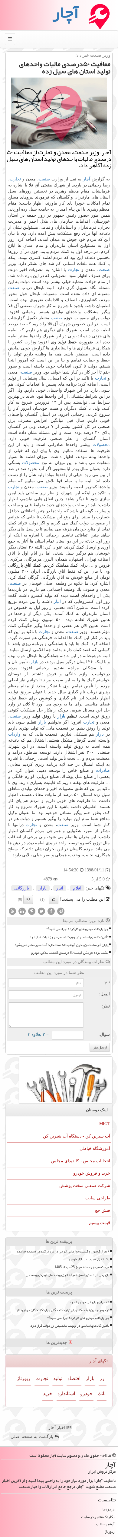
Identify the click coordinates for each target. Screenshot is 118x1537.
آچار (86, 179)
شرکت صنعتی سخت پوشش (84, 1185)
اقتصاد (73, 1378)
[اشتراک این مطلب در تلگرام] (61, 911)
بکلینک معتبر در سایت (97, 1516)
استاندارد (66, 1393)
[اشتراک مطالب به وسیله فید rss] (12, 911)
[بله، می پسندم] (53, 899)
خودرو (86, 1393)
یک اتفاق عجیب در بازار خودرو (88, 1259)
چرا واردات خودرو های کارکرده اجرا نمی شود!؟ (77, 928)
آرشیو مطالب (105, 1524)
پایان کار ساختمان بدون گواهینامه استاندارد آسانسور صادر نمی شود (61, 944)
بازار (34, 662)
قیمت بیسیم (99, 1222)
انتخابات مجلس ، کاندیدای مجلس (80, 1161)
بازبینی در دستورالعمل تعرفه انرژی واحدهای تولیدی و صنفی (67, 1274)
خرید (47, 1393)
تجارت (15, 179)
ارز (103, 1378)
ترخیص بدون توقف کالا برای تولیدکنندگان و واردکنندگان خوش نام (63, 1309)
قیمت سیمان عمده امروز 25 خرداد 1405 (81, 1267)
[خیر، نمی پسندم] (28, 899)
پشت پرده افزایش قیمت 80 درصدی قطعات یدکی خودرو (69, 952)
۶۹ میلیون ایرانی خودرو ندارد (89, 1302)
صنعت (44, 179)
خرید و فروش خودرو (91, 1173)
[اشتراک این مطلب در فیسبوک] (51, 911)
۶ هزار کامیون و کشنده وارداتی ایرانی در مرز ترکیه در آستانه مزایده (63, 1251)
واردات (14, 734)
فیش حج (102, 1210)
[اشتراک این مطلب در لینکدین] (22, 911)
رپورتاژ (23, 1378)
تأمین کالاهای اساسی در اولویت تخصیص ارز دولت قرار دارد (68, 937)
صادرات (103, 770)
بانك (102, 1393)
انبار (57, 601)
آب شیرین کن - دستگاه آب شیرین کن (76, 1136)
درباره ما (108, 1509)
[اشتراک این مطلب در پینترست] (32, 911)
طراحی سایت (97, 1198)
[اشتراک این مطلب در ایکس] (41, 911)
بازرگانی (21, 888)
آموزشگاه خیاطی (95, 1148)
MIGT (104, 1124)
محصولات (101, 444)
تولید (57, 1378)
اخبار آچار (57, 1427)
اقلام (77, 888)
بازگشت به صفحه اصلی (32, 1436)
